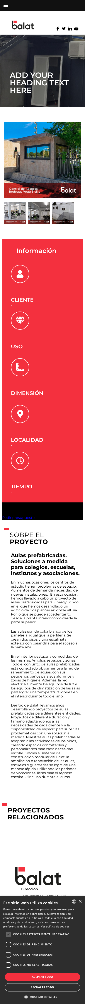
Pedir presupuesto (18, 518)
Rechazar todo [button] (42, 987)
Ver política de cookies (55, 926)
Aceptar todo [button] (42, 977)
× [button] (80, 901)
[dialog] (42, 950)
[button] (42, 996)
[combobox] (74, 901)
